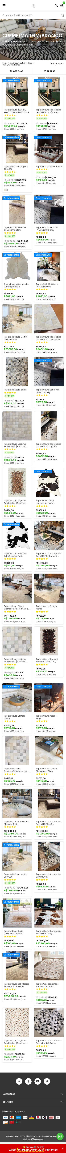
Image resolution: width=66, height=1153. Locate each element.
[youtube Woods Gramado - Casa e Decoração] (37, 1081)
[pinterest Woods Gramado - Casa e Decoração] (47, 1081)
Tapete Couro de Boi (17, 63)
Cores (30, 63)
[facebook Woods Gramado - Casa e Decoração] (28, 1081)
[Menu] (4, 6)
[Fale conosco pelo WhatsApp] (60, 1136)
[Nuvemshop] (33, 1139)
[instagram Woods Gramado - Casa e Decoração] (19, 1081)
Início (4, 63)
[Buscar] (62, 15)
